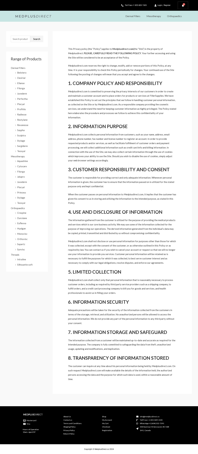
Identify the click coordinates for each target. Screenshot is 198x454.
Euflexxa (21, 223)
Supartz (21, 244)
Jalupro (21, 176)
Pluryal (21, 104)
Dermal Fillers (132, 16)
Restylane (22, 119)
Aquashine (22, 161)
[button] (133, 16)
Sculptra (21, 135)
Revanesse (22, 125)
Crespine (21, 212)
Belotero (21, 72)
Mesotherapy (153, 16)
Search (36, 39)
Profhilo (21, 109)
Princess (21, 192)
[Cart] (183, 5)
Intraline (21, 259)
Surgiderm (22, 146)
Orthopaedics (174, 16)
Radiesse (21, 114)
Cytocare (22, 166)
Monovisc (22, 233)
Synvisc (21, 249)
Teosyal (21, 151)
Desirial (21, 77)
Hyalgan (21, 228)
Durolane (22, 218)
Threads (15, 254)
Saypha (21, 130)
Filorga (21, 88)
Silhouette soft (25, 264)
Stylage (21, 140)
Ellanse (21, 83)
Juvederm (22, 93)
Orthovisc (22, 239)
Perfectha (22, 98)
